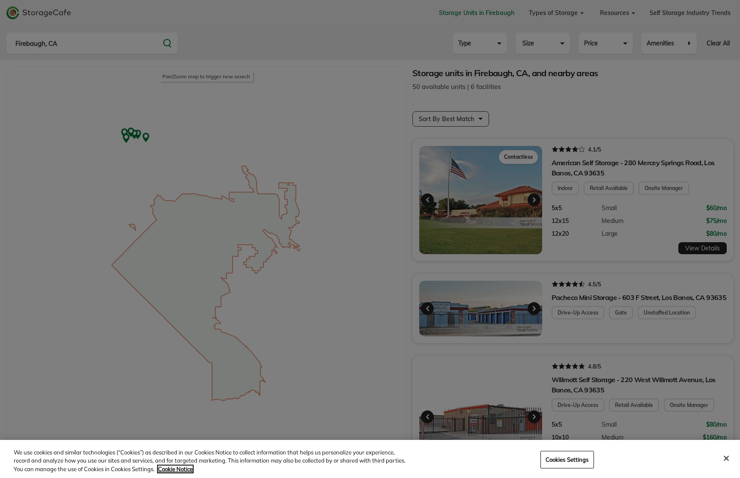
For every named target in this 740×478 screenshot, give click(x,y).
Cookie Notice (175, 469)
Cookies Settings (567, 459)
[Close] (726, 458)
